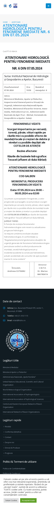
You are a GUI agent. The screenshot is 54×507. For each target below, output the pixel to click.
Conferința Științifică (13, 432)
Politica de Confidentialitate (14, 468)
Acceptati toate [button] (28, 500)
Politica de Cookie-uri (11, 473)
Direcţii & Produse (12, 448)
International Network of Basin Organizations (21, 412)
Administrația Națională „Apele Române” (19, 377)
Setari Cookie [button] (11, 500)
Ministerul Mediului (10, 367)
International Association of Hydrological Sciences (23, 399)
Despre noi (9, 442)
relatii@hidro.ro (19, 320)
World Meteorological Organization (17, 389)
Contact (8, 437)
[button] (48, 5)
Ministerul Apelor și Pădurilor (15, 372)
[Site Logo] (10, 5)
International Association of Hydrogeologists (21, 394)
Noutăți (8, 426)
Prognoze (9, 453)
